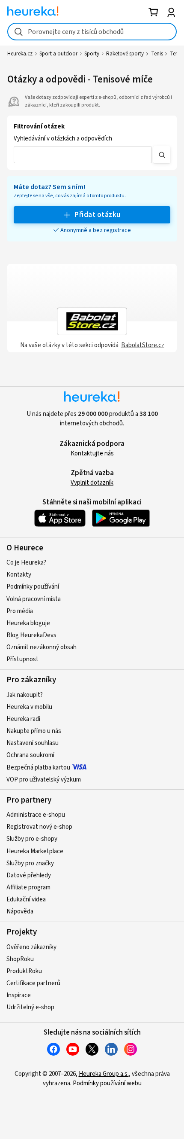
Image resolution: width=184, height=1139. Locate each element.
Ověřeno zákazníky (31, 947)
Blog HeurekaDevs (31, 635)
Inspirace (18, 995)
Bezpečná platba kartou (38, 767)
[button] (83, 154)
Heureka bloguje (28, 623)
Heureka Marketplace (34, 851)
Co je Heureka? (26, 562)
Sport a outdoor (58, 54)
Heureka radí (23, 719)
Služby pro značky (30, 863)
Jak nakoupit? (24, 694)
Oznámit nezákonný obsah (41, 647)
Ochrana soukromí (30, 755)
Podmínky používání (32, 586)
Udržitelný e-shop (30, 1007)
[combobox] (92, 31)
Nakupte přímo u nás (33, 731)
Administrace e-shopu (35, 814)
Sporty (91, 54)
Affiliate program (28, 887)
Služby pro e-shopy (31, 838)
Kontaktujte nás (92, 453)
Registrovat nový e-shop (39, 826)
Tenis (157, 54)
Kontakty (18, 574)
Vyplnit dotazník (92, 482)
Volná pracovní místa (33, 599)
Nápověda (19, 911)
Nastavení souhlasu (32, 743)
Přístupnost (22, 659)
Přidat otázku (97, 215)
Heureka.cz (20, 54)
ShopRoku (20, 959)
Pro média (19, 611)
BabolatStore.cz (142, 345)
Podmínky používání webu (107, 1083)
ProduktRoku (24, 971)
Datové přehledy (28, 875)
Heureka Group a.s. (104, 1073)
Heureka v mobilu (29, 706)
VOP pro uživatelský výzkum (43, 779)
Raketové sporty (125, 54)
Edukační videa (26, 899)
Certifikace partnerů (33, 983)
